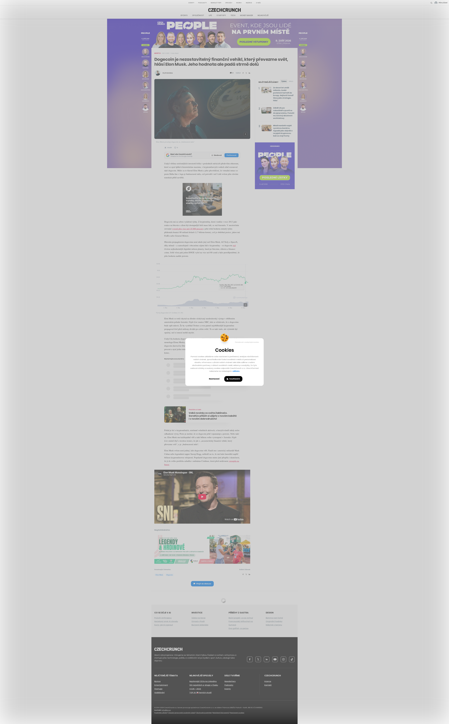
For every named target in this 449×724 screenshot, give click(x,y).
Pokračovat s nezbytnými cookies (247, 342)
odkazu (236, 371)
